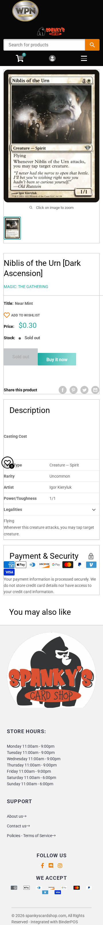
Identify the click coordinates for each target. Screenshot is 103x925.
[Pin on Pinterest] (74, 390)
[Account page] (52, 59)
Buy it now (57, 359)
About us (15, 816)
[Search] (92, 45)
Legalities (13, 509)
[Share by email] (95, 390)
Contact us (16, 826)
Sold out (20, 356)
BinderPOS (68, 922)
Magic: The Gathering (26, 286)
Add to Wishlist (25, 315)
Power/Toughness (20, 498)
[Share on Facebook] (63, 390)
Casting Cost (15, 436)
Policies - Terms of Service (29, 835)
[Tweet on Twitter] (84, 390)
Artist (9, 487)
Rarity (9, 476)
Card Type (13, 465)
